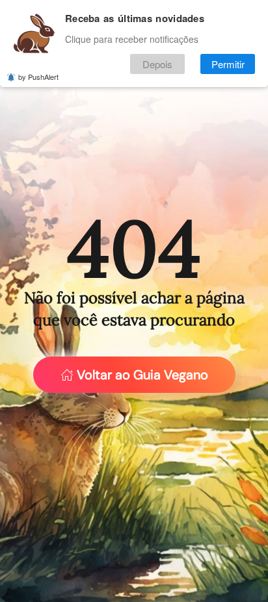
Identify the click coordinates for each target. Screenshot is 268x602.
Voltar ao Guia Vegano (142, 374)
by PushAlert (38, 76)
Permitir (228, 64)
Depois (157, 64)
